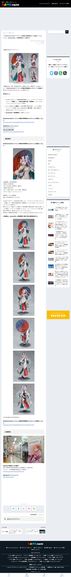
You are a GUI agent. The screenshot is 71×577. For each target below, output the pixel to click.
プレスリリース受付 (64, 3)
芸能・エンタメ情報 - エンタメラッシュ (53, 555)
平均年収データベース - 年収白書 (37, 567)
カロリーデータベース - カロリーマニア (17, 567)
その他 (50, 194)
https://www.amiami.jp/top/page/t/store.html (13, 131)
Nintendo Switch (52, 154)
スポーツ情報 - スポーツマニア (56, 557)
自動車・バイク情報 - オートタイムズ (53, 559)
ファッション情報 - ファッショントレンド (18, 557)
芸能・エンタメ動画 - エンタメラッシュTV (50, 561)
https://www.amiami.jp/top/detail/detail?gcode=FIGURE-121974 (18, 122)
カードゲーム (51, 173)
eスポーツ (50, 179)
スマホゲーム (41, 514)
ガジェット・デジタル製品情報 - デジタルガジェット (24, 561)
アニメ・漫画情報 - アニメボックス (33, 555)
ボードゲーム (51, 176)
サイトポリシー (38, 547)
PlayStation (51, 157)
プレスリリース (52, 191)
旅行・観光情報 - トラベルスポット (33, 559)
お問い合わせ (55, 3)
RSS (65, 75)
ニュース (50, 188)
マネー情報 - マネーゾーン (16, 559)
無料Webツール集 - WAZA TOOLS (56, 567)
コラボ (50, 185)
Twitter (51, 75)
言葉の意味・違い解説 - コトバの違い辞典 (36, 569)
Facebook (56, 75)
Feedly (60, 75)
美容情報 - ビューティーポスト (38, 557)
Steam (50, 161)
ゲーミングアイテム (53, 182)
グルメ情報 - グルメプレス (15, 555)
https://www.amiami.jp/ (8, 127)
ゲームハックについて (44, 3)
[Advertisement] (35, 18)
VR (49, 164)
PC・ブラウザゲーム (53, 170)
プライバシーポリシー (26, 547)
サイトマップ (36, 549)
